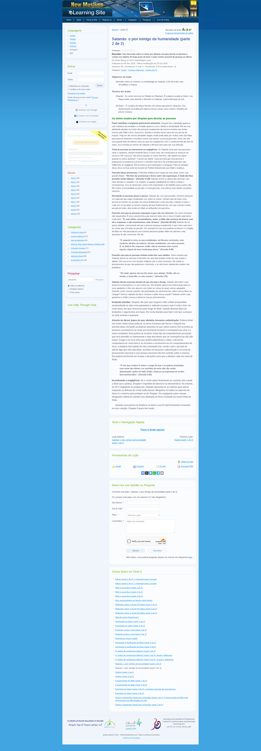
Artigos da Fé (151, 70)
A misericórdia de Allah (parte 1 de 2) (131, 681)
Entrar (99, 86)
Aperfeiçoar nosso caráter (126, 638)
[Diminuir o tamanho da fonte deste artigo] (190, 30)
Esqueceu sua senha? (76, 93)
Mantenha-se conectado (79, 86)
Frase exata (74, 292)
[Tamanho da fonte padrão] (187, 30)
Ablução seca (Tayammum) (127, 617)
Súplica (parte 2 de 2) (124, 676)
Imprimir (140, 466)
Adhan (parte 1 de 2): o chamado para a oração (136, 579)
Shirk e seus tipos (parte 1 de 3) (129, 588)
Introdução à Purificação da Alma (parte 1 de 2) (135, 643)
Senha (70, 80)
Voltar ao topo (187, 461)
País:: (115, 515)
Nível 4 (115, 29)
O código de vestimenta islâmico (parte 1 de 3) (135, 651)
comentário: (118, 521)
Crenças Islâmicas (136, 70)
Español (73, 43)
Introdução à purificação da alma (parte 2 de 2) (135, 647)
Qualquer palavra (76, 289)
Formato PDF (187, 466)
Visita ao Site (91, 20)
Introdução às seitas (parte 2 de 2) (130, 626)
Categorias (132, 20)
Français (73, 46)
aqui (190, 557)
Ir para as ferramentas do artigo (179, 33)
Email (70, 73)
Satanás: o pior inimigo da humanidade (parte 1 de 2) (138, 664)
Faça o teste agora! (152, 429)
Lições (123, 70)
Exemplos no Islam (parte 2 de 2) (129, 693)
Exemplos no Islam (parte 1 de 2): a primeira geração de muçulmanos (145, 689)
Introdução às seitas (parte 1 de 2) (130, 621)
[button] (69, 178)
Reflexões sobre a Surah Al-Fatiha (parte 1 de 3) (136, 604)
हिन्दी (71, 53)
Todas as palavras (76, 286)
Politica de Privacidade (131, 738)
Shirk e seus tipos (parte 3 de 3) (129, 596)
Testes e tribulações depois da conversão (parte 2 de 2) (139, 705)
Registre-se (106, 20)
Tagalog (73, 39)
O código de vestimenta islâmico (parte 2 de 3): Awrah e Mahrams (143, 655)
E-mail (162, 466)
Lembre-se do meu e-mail (79, 89)
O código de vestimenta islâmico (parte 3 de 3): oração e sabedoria (144, 659)
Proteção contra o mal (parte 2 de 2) (131, 634)
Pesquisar (147, 20)
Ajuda (79, 20)
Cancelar (157, 551)
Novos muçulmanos (87, 9)
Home (68, 20)
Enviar (136, 551)
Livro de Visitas (163, 20)
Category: (116, 70)
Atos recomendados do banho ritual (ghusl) (134, 600)
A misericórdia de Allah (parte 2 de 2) (131, 685)
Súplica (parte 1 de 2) (183, 440)
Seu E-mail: (118, 508)
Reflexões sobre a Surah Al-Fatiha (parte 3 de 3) (136, 613)
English (72, 36)
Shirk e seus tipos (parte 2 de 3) (129, 592)
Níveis (119, 20)
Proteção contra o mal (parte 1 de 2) (131, 630)
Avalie (118, 466)
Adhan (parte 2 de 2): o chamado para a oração (136, 583)
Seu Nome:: (118, 502)
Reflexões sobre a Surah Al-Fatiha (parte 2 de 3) (136, 609)
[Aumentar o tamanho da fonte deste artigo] (184, 30)
